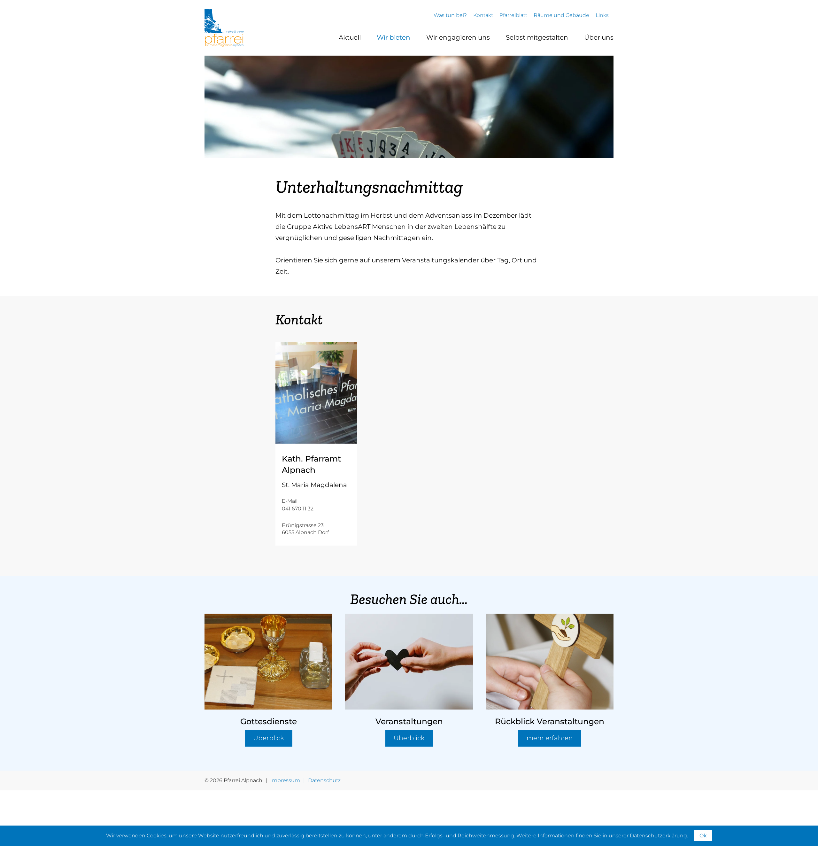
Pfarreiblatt (513, 15)
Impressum (285, 780)
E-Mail (289, 501)
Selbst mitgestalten (537, 37)
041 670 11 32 (297, 509)
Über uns (599, 37)
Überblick (268, 738)
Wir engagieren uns (458, 37)
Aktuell (350, 37)
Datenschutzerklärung (658, 836)
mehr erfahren (550, 738)
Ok (703, 836)
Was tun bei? (450, 15)
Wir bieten (393, 37)
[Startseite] (224, 28)
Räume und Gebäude (561, 15)
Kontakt (483, 15)
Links (602, 15)
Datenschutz (324, 780)
